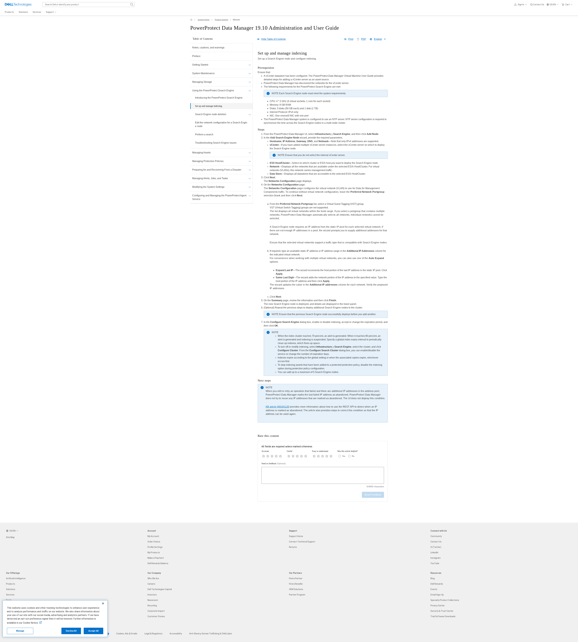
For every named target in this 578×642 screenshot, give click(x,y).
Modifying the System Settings (208, 187)
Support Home (204, 20)
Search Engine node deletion (210, 114)
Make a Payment (156, 558)
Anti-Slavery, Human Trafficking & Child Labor (210, 633)
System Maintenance (203, 73)
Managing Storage (202, 82)
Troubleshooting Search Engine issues (215, 142)
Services (10, 594)
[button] (521, 4)
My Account (153, 536)
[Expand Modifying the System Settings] (250, 187)
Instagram (435, 558)
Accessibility (176, 633)
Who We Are (153, 578)
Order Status (154, 541)
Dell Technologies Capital (160, 589)
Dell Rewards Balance (158, 563)
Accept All (93, 631)
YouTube (434, 563)
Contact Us (435, 541)
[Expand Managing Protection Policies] (250, 161)
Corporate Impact (156, 611)
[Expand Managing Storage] (250, 82)
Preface (196, 56)
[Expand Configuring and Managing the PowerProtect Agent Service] (250, 195)
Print (350, 39)
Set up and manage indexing (208, 106)
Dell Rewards (436, 584)
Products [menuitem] (9, 12)
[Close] (103, 603)
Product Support (221, 20)
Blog (432, 578)
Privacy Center (437, 605)
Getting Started (200, 64)
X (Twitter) (435, 547)
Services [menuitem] (37, 12)
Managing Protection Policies (208, 161)
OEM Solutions (296, 589)
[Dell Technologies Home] (18, 4)
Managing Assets (201, 152)
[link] (537, 4)
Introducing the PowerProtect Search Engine (218, 97)
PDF (363, 39)
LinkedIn (434, 552)
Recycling (152, 605)
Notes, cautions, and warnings (208, 47)
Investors (152, 594)
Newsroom (153, 600)
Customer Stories (156, 616)
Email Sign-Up (437, 594)
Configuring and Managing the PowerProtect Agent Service (219, 197)
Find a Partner (295, 578)
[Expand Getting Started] (250, 65)
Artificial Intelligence (16, 578)
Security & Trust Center (441, 611)
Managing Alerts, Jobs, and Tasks (210, 178)
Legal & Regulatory (153, 633)
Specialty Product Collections (444, 600)
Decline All (71, 631)
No (353, 456)
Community (436, 536)
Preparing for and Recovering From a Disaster (216, 169)
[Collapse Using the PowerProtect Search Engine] (250, 90)
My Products (154, 552)
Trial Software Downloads (442, 616)
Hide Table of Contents (273, 39)
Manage (20, 631)
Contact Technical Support (302, 541)
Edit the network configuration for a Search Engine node (221, 124)
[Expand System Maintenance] (250, 73)
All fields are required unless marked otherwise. (287, 446)
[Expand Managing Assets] (250, 152)
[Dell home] (191, 20)
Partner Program (297, 594)
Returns (293, 547)
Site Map (10, 537)
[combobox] (88, 4)
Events (433, 589)
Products (10, 584)
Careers (151, 584)
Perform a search (204, 134)
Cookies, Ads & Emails (126, 633)
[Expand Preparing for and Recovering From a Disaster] (250, 170)
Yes (343, 456)
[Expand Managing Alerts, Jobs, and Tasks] (250, 178)
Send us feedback (273, 463)
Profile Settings (155, 547)
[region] (322, 237)
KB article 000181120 (277, 406)
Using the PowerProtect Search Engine (213, 90)
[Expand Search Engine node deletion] (250, 114)
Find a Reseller (296, 584)
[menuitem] (51, 12)
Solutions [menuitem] (23, 12)
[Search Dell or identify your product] (132, 4)
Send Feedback (372, 494)
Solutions (10, 589)
